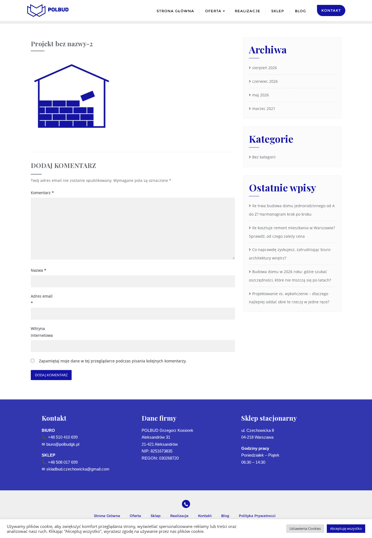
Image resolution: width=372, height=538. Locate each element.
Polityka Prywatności (257, 515)
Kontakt (205, 515)
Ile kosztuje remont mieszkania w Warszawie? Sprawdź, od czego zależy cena (292, 232)
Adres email (42, 299)
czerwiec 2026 (265, 81)
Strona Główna (107, 515)
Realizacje (179, 515)
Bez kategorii (264, 157)
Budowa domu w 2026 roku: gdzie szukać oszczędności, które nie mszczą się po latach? (290, 276)
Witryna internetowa (42, 332)
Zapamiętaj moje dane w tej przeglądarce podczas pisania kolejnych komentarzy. (113, 360)
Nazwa (38, 270)
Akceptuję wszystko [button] (346, 528)
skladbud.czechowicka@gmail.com (77, 469)
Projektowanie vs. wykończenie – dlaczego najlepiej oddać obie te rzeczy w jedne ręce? (289, 298)
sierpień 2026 (264, 67)
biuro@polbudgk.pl (62, 444)
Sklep (156, 515)
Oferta (135, 515)
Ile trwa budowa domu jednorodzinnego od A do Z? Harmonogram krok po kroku (292, 210)
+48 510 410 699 (63, 437)
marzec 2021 (263, 108)
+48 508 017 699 (63, 462)
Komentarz (42, 192)
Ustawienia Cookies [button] (305, 528)
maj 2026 (260, 94)
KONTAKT (331, 10)
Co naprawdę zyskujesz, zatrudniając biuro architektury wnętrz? (289, 254)
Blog (225, 515)
